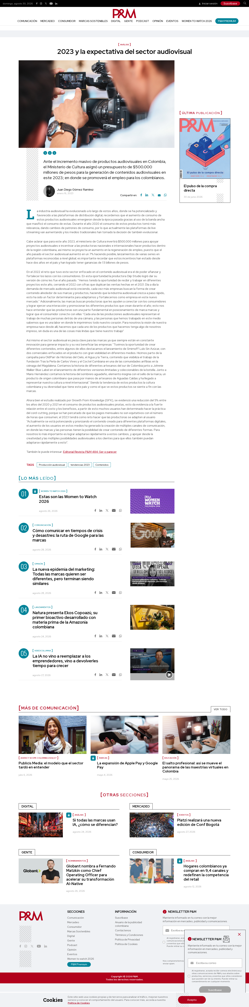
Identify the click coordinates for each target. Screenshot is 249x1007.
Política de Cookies (79, 1002)
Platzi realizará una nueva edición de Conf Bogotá (199, 822)
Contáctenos (123, 930)
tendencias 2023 (80, 464)
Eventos (172, 21)
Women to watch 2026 (197, 21)
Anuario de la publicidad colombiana (128, 924)
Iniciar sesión (209, 3)
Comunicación (27, 21)
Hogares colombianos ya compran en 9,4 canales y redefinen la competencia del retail (206, 873)
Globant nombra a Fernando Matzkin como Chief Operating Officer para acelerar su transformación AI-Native (91, 875)
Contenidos (102, 464)
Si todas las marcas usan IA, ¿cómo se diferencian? (95, 822)
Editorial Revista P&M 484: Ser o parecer (90, 452)
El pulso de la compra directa (200, 188)
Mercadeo (47, 21)
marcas (103, 758)
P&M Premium (227, 21)
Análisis (79, 815)
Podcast (142, 21)
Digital (116, 21)
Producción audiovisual (52, 464)
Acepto (192, 1000)
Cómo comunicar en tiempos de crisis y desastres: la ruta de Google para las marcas (68, 535)
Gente (128, 21)
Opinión (157, 21)
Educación (170, 758)
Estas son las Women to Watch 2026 (68, 499)
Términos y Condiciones (129, 935)
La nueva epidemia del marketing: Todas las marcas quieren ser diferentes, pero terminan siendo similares (64, 576)
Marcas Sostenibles (93, 21)
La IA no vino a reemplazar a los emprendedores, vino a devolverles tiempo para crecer (65, 661)
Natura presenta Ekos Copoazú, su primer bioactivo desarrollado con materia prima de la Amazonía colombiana (65, 620)
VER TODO (220, 709)
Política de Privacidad (127, 939)
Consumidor (67, 21)
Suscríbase (230, 3)
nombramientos (77, 860)
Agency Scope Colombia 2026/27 (38, 758)
